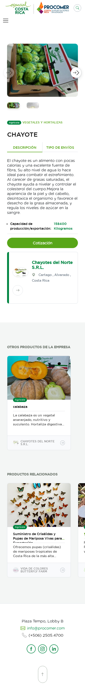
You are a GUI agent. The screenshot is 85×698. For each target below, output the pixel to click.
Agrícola (14, 122)
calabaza (20, 407)
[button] (77, 8)
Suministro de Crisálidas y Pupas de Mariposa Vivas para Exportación (37, 538)
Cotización (42, 243)
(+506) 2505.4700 (46, 635)
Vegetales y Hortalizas (42, 122)
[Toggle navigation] (6, 20)
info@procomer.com (46, 628)
